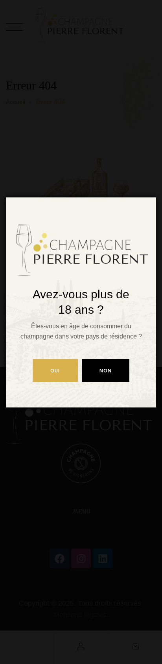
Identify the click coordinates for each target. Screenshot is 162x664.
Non (105, 371)
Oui (55, 371)
